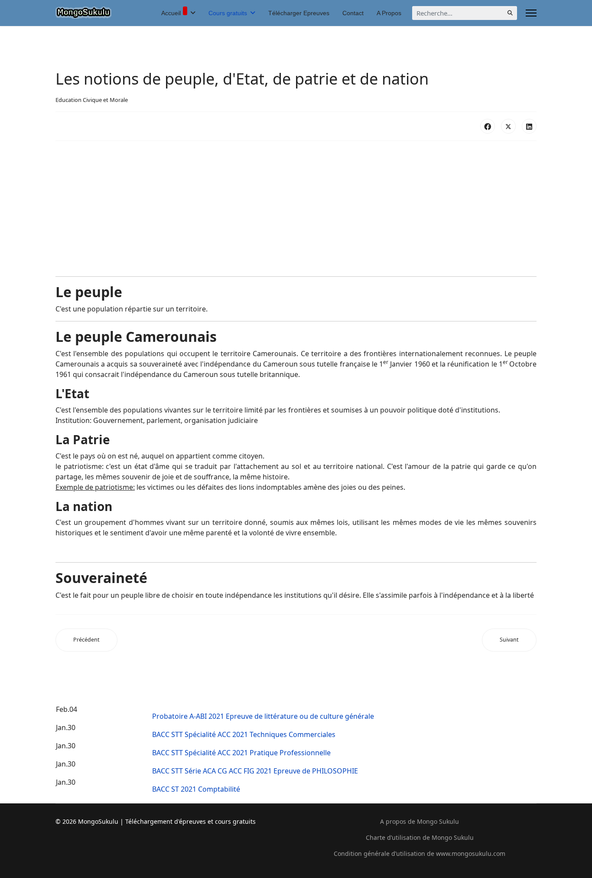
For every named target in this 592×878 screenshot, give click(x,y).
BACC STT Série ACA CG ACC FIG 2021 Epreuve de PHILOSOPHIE (255, 771)
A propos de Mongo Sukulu (419, 821)
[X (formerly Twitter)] (508, 126)
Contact (353, 13)
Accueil (171, 13)
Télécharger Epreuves (298, 13)
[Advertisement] (296, 208)
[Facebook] (487, 126)
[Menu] (531, 13)
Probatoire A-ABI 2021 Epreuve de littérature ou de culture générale (263, 716)
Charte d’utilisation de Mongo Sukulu (420, 837)
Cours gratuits (227, 13)
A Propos (389, 13)
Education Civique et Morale (91, 100)
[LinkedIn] (529, 126)
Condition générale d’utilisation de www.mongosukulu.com (419, 853)
